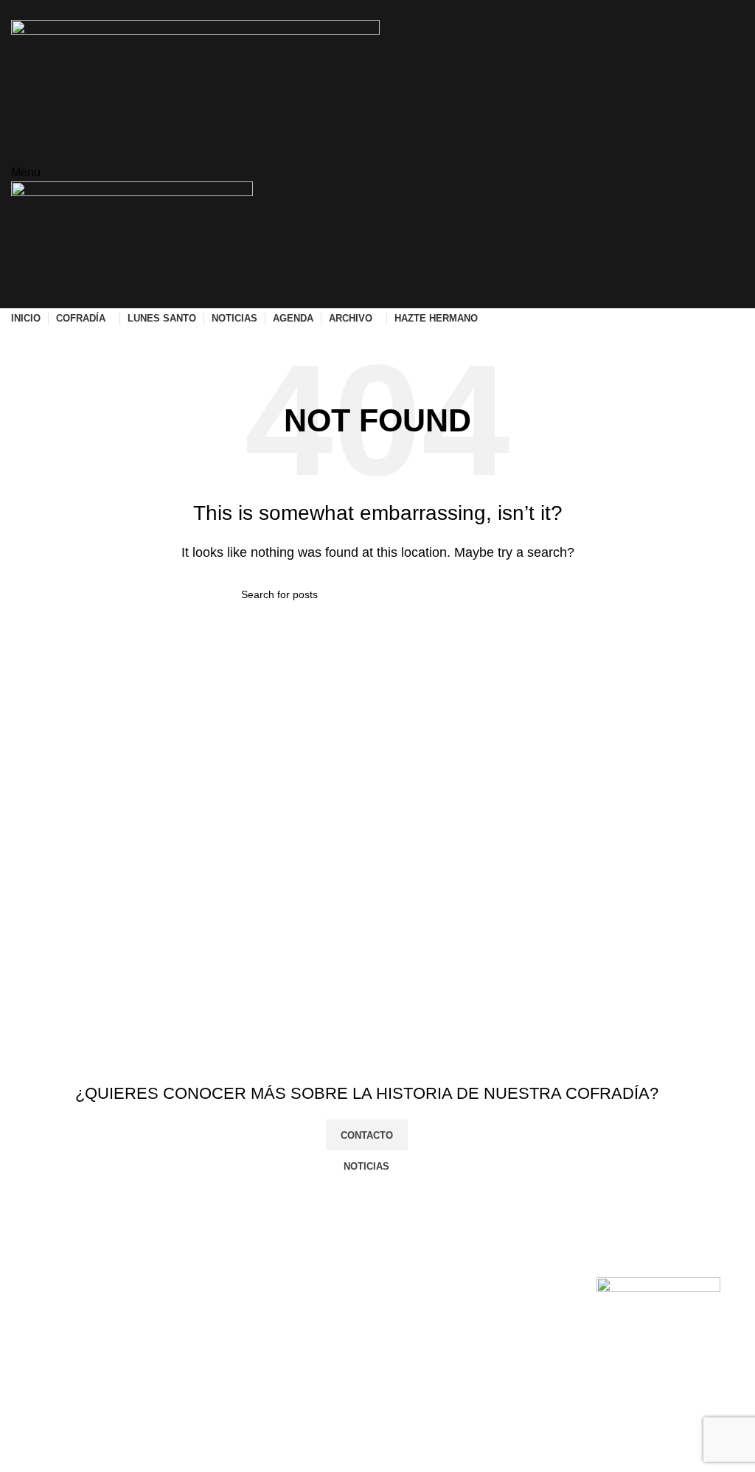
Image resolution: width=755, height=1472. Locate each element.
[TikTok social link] (411, 10)
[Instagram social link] (377, 10)
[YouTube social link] (394, 10)
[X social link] (360, 10)
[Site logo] (195, 80)
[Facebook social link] (343, 10)
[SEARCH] (508, 594)
